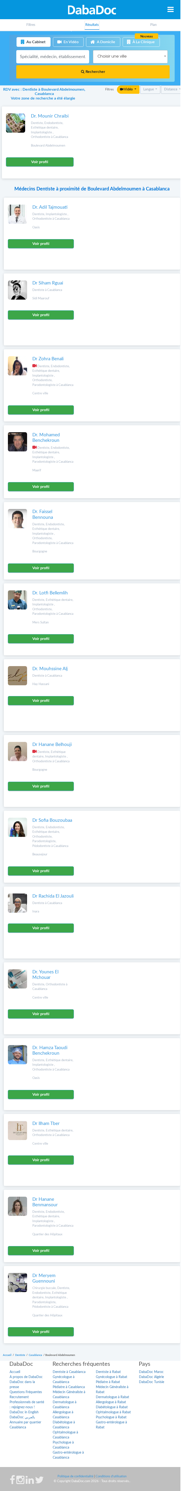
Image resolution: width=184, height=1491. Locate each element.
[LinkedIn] (30, 1482)
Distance (171, 89)
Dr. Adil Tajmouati (50, 207)
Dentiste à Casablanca (69, 1372)
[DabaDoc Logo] (92, 9)
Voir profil (39, 162)
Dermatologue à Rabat (112, 1397)
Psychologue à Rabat (111, 1417)
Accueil (15, 1372)
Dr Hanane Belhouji (52, 744)
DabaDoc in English (24, 1412)
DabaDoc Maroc (151, 1372)
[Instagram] (20, 1482)
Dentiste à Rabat (108, 1372)
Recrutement (19, 1397)
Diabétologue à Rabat (112, 1407)
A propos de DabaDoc (26, 1377)
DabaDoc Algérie (151, 1377)
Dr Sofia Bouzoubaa (52, 820)
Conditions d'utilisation (111, 1476)
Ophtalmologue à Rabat (113, 1412)
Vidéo (128, 89)
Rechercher (95, 72)
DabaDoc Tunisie (151, 1382)
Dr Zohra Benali (48, 359)
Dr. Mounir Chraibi (50, 116)
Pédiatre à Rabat (108, 1382)
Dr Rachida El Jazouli (53, 896)
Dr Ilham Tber (46, 1123)
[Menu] (170, 9)
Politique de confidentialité (75, 1476)
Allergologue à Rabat (111, 1402)
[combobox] (130, 56)
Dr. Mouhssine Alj (50, 669)
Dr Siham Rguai (47, 283)
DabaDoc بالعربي (22, 1417)
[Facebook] (12, 1482)
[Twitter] (39, 1482)
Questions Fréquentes (26, 1392)
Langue (149, 89)
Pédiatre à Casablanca (69, 1387)
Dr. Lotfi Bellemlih (50, 593)
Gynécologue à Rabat (111, 1377)
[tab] (153, 25)
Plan (153, 25)
